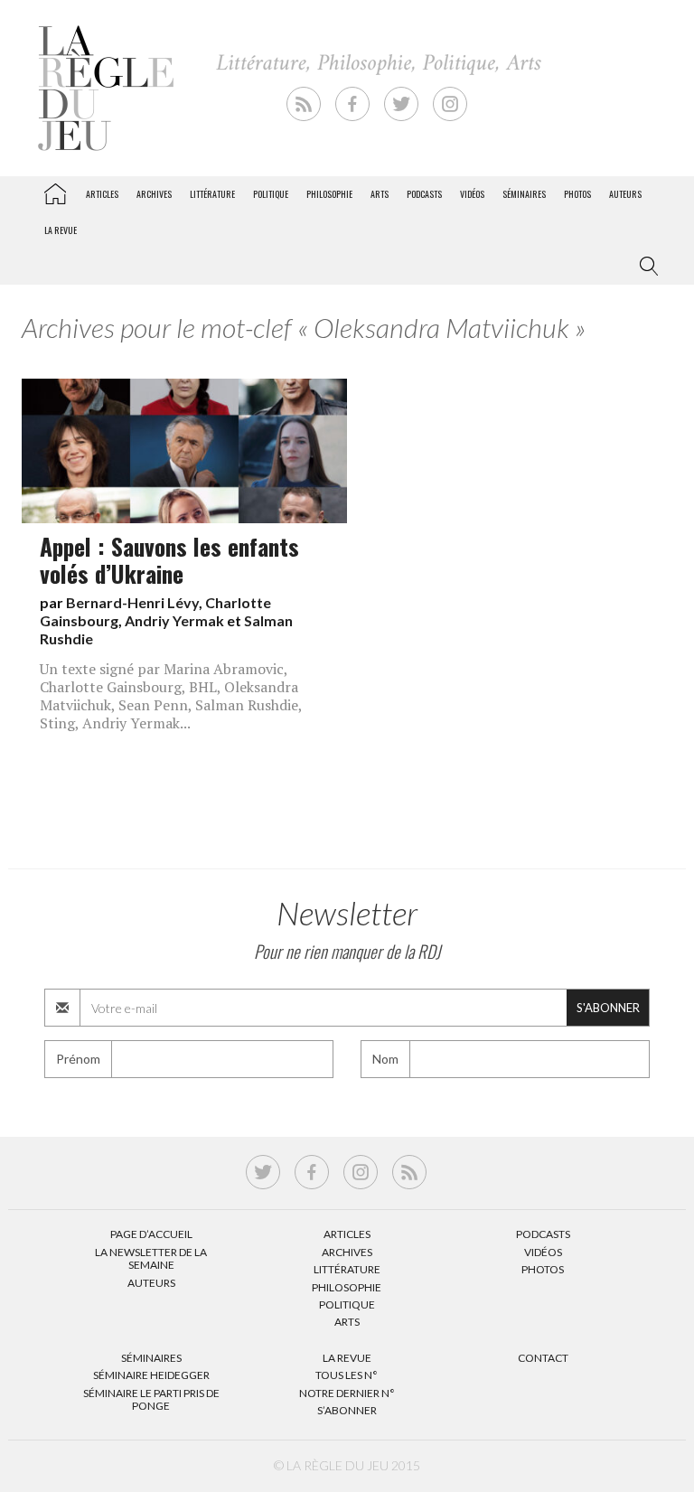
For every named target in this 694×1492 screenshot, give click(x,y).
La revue (60, 230)
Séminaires (524, 194)
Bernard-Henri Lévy (132, 602)
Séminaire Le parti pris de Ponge (151, 1399)
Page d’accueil (151, 1234)
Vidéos (472, 194)
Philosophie (329, 194)
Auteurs (625, 194)
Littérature (212, 194)
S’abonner (347, 1410)
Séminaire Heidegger (151, 1375)
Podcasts (424, 194)
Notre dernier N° (347, 1393)
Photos (577, 194)
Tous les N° (346, 1375)
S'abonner (608, 1007)
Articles (102, 194)
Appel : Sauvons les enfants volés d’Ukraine (169, 559)
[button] (645, 267)
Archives (154, 194)
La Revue (347, 1358)
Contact (543, 1358)
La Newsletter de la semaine (151, 1258)
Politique (270, 194)
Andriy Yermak (174, 620)
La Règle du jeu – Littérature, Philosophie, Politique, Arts (55, 190)
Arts (379, 194)
